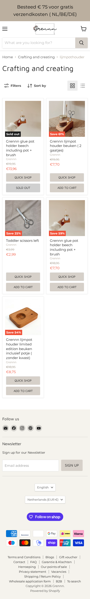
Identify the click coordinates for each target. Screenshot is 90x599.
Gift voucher (68, 557)
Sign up (72, 465)
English (43, 487)
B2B (59, 581)
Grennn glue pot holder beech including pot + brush (20, 148)
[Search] (81, 43)
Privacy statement (32, 571)
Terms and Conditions (24, 557)
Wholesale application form (30, 581)
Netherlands (42, 499)
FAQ (33, 562)
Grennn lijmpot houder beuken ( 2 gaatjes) (65, 145)
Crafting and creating (36, 57)
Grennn (11, 159)
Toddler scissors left (22, 240)
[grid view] (72, 86)
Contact (19, 562)
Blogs (49, 557)
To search (74, 581)
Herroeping (27, 567)
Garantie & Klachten (57, 562)
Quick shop (23, 177)
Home (7, 57)
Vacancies (58, 571)
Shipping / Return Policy (42, 576)
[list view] (83, 86)
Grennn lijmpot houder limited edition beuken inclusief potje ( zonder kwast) (19, 348)
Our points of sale (54, 567)
